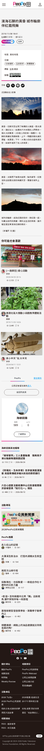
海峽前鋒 (21, 418)
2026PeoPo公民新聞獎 (12, 529)
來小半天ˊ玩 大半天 (16, 358)
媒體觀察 (30, 64)
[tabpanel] (21, 385)
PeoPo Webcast (29, 673)
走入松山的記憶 (9, 544)
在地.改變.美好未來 (30, 708)
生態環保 (20, 64)
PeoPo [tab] (17, 378)
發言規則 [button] (38, 378)
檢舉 (20, 42)
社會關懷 (9, 64)
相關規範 (5, 673)
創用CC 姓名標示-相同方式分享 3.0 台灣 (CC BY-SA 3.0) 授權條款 (16, 75)
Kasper (8, 616)
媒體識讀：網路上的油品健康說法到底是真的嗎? (21, 626)
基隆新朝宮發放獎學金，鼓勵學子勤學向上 (21, 612)
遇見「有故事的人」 (31, 712)
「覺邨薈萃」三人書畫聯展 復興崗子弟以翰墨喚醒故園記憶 (21, 457)
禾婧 (7, 562)
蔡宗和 (8, 602)
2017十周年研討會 (30, 701)
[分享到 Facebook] (8, 85)
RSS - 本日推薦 (8, 727)
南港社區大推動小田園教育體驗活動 (24, 314)
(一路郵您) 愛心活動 (17, 270)
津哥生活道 (10, 588)
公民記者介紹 (28, 681)
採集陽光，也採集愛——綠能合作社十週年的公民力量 (21, 583)
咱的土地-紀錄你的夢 (10, 708)
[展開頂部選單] (40, 4)
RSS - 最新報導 (8, 723)
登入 (30, 385)
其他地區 (14, 54)
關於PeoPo (6, 669)
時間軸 (4, 677)
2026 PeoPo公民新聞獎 (11, 703)
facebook (17, 658)
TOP (39, 736)
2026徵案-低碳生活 (30, 697)
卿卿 (8, 319)
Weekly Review (8, 681)
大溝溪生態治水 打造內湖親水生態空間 (21, 557)
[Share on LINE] (18, 85)
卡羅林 (8, 547)
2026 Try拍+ (6, 697)
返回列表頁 (21, 392)
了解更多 (22, 434)
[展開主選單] (3, 4)
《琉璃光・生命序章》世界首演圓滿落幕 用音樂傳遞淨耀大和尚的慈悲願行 (21, 472)
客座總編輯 (27, 685)
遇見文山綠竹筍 (9, 570)
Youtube (25, 658)
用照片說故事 (7, 712)
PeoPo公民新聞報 (30, 669)
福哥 (7, 573)
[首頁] (22, 4)
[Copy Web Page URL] (23, 85)
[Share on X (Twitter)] (13, 85)
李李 (8, 274)
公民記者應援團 (29, 677)
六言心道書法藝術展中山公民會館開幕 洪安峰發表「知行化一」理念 (21, 487)
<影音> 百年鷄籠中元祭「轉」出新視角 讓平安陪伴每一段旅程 (20, 598)
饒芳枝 (8, 631)
